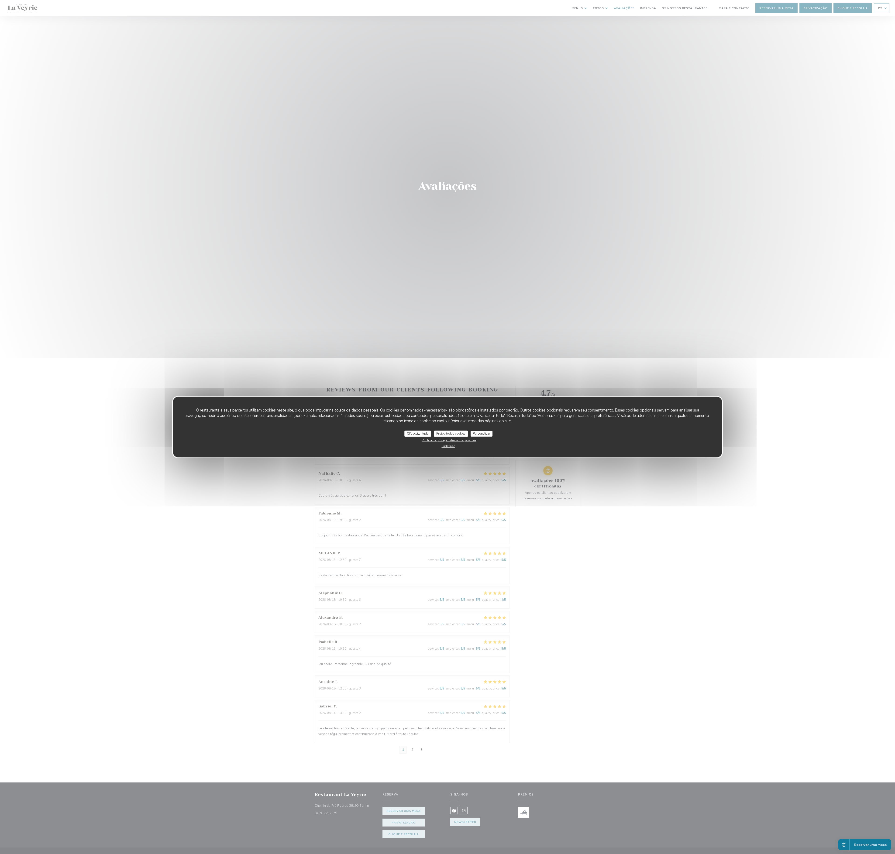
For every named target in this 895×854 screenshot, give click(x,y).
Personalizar (481, 433)
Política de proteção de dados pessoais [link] (449, 440)
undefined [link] (448, 446)
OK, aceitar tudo (418, 433)
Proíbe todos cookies (450, 433)
